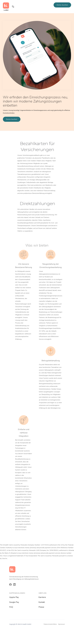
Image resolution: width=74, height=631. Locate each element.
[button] (13, 6)
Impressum (61, 624)
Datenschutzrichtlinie (50, 624)
